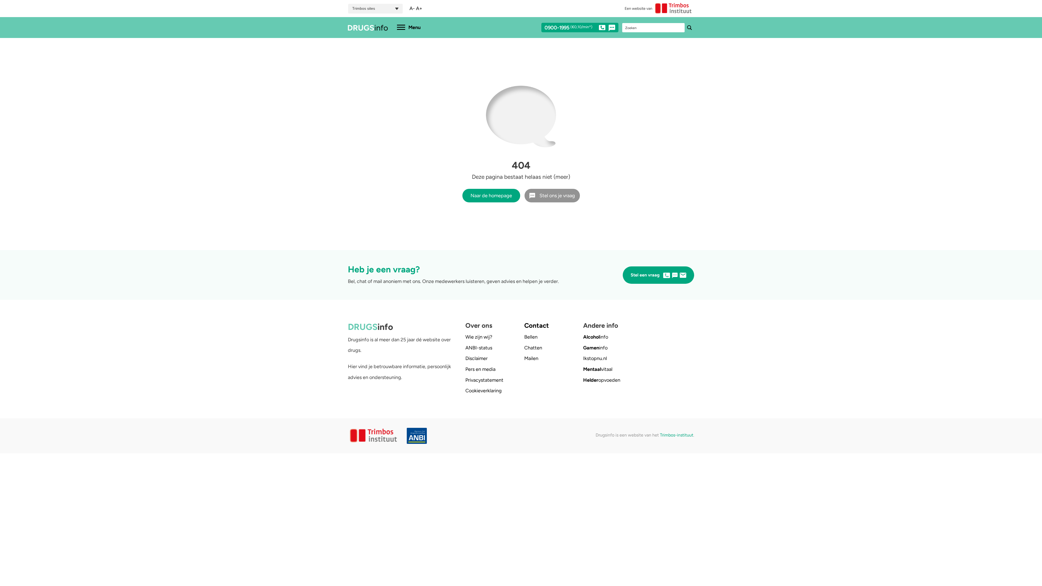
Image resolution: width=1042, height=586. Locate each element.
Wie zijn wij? (478, 337)
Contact (536, 325)
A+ (419, 8)
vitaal (597, 369)
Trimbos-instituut (676, 435)
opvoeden (601, 380)
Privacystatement (484, 380)
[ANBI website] (418, 436)
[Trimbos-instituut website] (374, 436)
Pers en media (480, 369)
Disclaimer (476, 358)
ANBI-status (478, 348)
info (595, 337)
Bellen (531, 337)
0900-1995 (568, 28)
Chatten (533, 348)
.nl (595, 358)
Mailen (531, 358)
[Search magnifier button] (689, 27)
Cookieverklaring (483, 391)
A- (412, 8)
